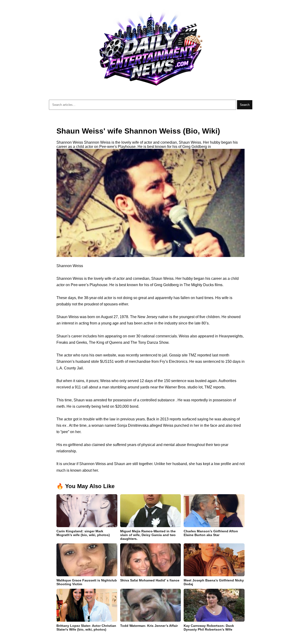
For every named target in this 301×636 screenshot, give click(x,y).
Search (245, 105)
